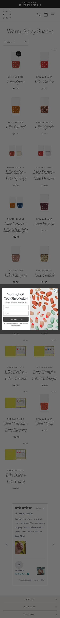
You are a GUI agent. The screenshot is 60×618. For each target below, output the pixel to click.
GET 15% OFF (16, 319)
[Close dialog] (56, 290)
